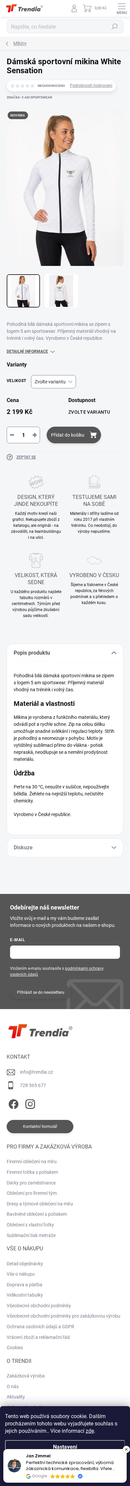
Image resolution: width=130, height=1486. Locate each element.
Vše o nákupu (21, 1274)
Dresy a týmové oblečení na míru (40, 1203)
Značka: (29, 97)
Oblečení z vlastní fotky (30, 1224)
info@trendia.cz (36, 1072)
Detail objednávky (25, 1263)
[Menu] (121, 8)
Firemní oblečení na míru (32, 1161)
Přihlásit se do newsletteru (40, 992)
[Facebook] (12, 1103)
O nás (13, 1386)
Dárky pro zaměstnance (31, 1182)
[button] (126, 1449)
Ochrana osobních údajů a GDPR (40, 1326)
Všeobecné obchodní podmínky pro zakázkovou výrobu (63, 1316)
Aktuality (16, 1396)
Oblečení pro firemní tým (32, 1193)
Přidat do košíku (67, 435)
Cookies (15, 1347)
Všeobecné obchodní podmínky (39, 1305)
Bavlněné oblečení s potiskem (37, 1214)
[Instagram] (29, 1103)
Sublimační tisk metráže (31, 1235)
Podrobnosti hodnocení (91, 85)
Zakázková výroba (26, 1376)
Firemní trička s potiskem (32, 1172)
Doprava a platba (24, 1284)
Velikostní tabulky (25, 1295)
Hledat (115, 26)
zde (90, 1431)
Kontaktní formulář (40, 1126)
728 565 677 (33, 1085)
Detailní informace (27, 351)
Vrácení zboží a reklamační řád (38, 1337)
